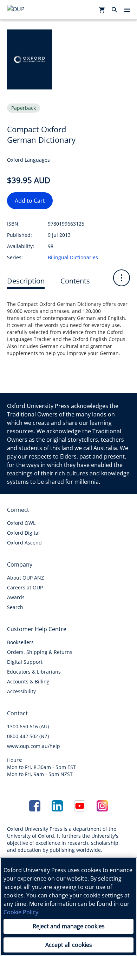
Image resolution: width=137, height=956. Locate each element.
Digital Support (25, 661)
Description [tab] (26, 281)
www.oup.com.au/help (33, 746)
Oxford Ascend (24, 542)
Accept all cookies (68, 945)
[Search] (114, 10)
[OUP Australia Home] (26, 10)
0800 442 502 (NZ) (28, 736)
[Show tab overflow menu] (121, 277)
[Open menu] (127, 9)
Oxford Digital (23, 532)
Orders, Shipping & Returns (39, 652)
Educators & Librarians (34, 671)
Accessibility (21, 691)
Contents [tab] (75, 281)
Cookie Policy (21, 912)
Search (15, 607)
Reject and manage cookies (69, 926)
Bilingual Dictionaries (73, 257)
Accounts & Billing (28, 681)
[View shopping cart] (102, 10)
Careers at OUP (25, 587)
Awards (16, 597)
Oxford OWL (21, 523)
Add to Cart (30, 201)
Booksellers (20, 642)
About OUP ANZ (25, 577)
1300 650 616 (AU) (28, 726)
